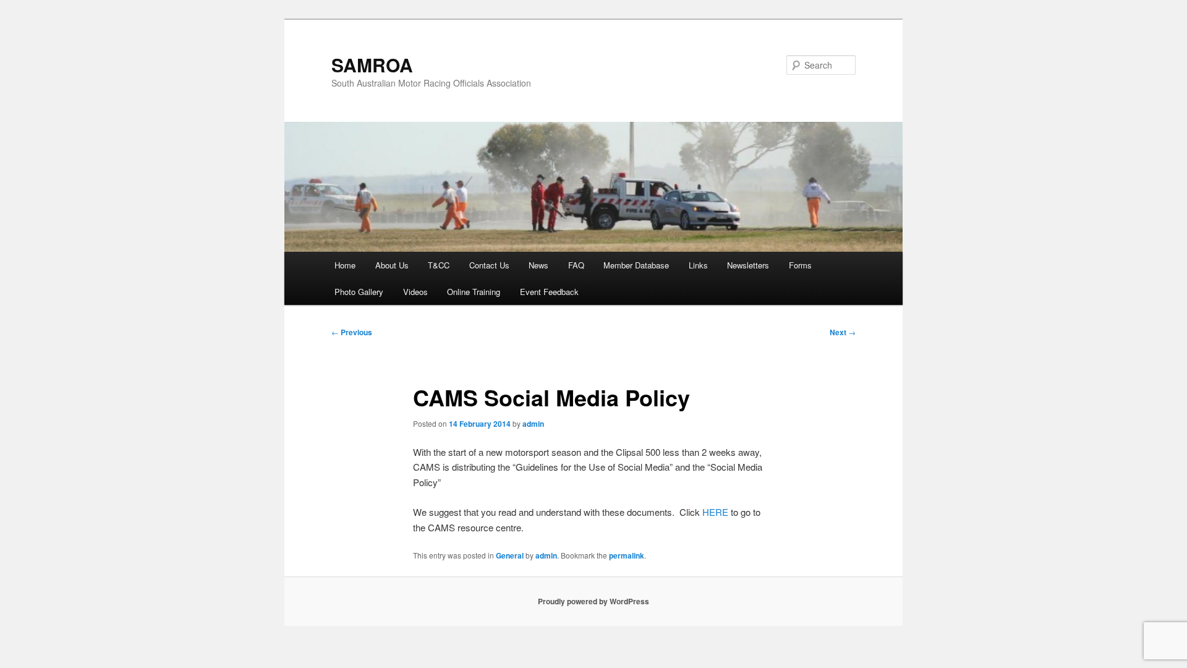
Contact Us (489, 265)
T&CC (438, 265)
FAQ (576, 265)
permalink (626, 555)
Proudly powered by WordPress (593, 601)
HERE (716, 511)
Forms (800, 265)
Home (344, 265)
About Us (392, 265)
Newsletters (748, 265)
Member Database (636, 265)
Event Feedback (549, 292)
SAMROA (372, 64)
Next (843, 332)
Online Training (473, 292)
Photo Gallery (358, 292)
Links (698, 265)
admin (533, 423)
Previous (351, 332)
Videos (415, 292)
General (510, 555)
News (538, 265)
